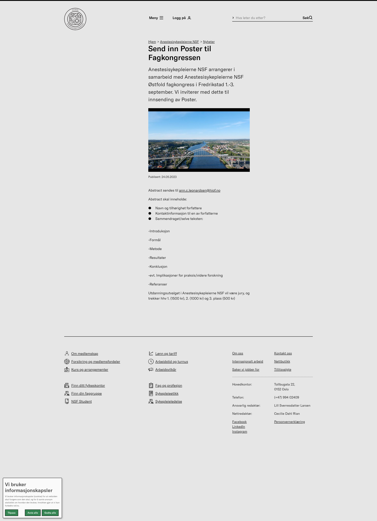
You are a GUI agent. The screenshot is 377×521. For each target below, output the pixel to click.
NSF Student (81, 401)
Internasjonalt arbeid (247, 361)
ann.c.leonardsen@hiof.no (199, 190)
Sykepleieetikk (166, 393)
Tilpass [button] (11, 512)
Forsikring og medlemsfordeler (95, 361)
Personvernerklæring (289, 422)
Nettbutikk (282, 361)
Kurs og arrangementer (89, 369)
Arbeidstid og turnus (171, 361)
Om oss (237, 353)
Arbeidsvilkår (165, 369)
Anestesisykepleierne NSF (179, 42)
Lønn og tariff (166, 353)
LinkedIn (238, 426)
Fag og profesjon (168, 385)
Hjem (152, 42)
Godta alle (50, 512)
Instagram (239, 431)
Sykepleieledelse (168, 401)
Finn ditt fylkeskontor (88, 385)
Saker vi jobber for (245, 369)
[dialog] (32, 498)
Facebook (239, 422)
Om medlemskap (84, 353)
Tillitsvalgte (282, 369)
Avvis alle (33, 512)
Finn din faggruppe (86, 393)
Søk (306, 17)
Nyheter (209, 42)
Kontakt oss (283, 353)
